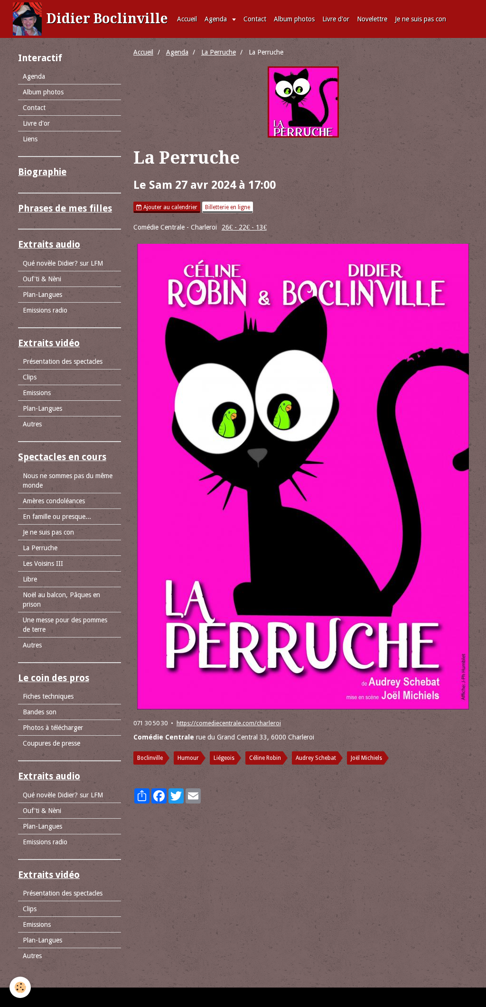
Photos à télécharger (53, 727)
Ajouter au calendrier (169, 207)
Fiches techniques (48, 696)
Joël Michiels (366, 758)
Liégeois (224, 758)
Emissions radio (45, 310)
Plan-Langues (42, 294)
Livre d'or (335, 19)
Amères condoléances (54, 501)
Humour (188, 758)
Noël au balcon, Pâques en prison (61, 599)
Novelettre (372, 19)
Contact (254, 19)
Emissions (37, 393)
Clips (30, 377)
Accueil (187, 19)
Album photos (294, 19)
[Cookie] (20, 987)
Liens (30, 139)
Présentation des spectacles (63, 361)
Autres (32, 424)
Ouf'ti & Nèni (42, 279)
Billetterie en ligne (227, 207)
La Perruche (218, 52)
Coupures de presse (51, 743)
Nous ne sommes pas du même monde (67, 480)
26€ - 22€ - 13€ (244, 227)
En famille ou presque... (57, 516)
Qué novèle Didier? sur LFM (63, 263)
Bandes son (39, 712)
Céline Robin (265, 758)
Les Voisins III (43, 563)
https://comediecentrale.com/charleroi (229, 723)
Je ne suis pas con (420, 19)
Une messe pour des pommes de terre (65, 624)
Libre (30, 579)
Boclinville (150, 758)
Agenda (217, 19)
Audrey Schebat (316, 758)
